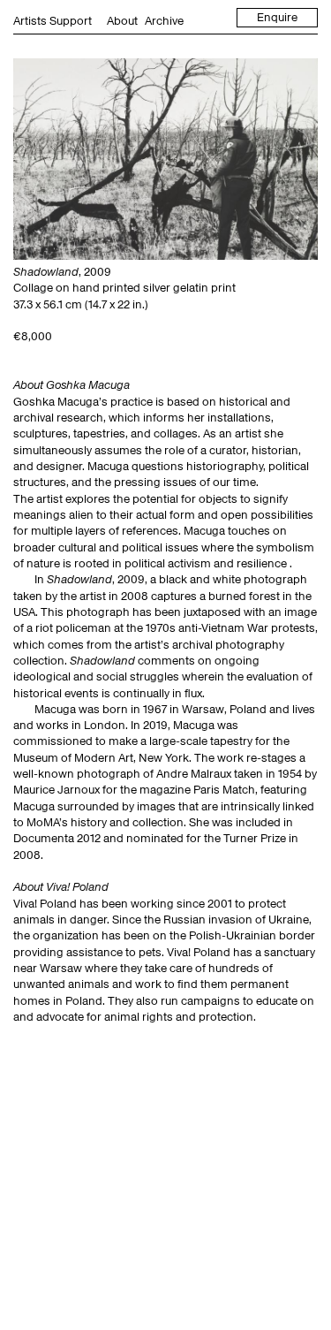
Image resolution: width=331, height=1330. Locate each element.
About (122, 20)
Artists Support (52, 20)
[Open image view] (165, 159)
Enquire (277, 17)
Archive (164, 20)
